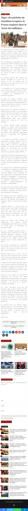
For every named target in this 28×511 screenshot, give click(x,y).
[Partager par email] (3, 335)
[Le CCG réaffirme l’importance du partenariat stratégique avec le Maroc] (21, 346)
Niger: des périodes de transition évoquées (14, 326)
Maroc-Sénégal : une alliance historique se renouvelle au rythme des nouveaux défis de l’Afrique (18, 431)
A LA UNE (8, 11)
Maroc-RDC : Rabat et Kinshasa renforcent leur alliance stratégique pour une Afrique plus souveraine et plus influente (18, 438)
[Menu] (1, 8)
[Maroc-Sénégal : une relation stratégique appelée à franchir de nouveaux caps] (4, 452)
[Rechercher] (26, 8)
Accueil (3, 11)
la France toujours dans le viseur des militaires (14, 322)
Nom (2, 400)
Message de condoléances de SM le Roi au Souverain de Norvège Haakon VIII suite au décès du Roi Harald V (18, 487)
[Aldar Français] (14, 4)
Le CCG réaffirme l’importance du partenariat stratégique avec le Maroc (20, 353)
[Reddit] (19, 332)
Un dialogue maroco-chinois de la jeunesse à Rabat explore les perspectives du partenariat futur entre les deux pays (18, 494)
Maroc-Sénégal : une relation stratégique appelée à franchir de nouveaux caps (18, 451)
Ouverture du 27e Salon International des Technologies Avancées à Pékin (7, 372)
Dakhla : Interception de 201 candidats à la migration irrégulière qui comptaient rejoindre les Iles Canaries (18, 458)
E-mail (2, 405)
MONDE (7, 14)
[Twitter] (6, 332)
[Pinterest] (16, 332)
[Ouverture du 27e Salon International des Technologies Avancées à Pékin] (7, 365)
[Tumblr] (13, 332)
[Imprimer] (6, 335)
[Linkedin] (10, 332)
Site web (2, 410)
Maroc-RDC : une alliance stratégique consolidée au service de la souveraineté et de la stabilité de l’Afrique (18, 445)
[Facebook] (3, 332)
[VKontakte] (22, 332)
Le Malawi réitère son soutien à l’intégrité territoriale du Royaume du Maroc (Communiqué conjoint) (21, 372)
